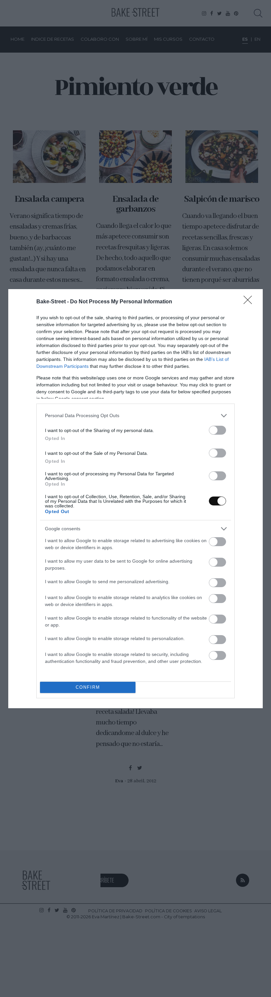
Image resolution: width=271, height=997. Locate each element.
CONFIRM (88, 687)
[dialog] (135, 498)
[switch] (217, 430)
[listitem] (135, 415)
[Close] (250, 302)
